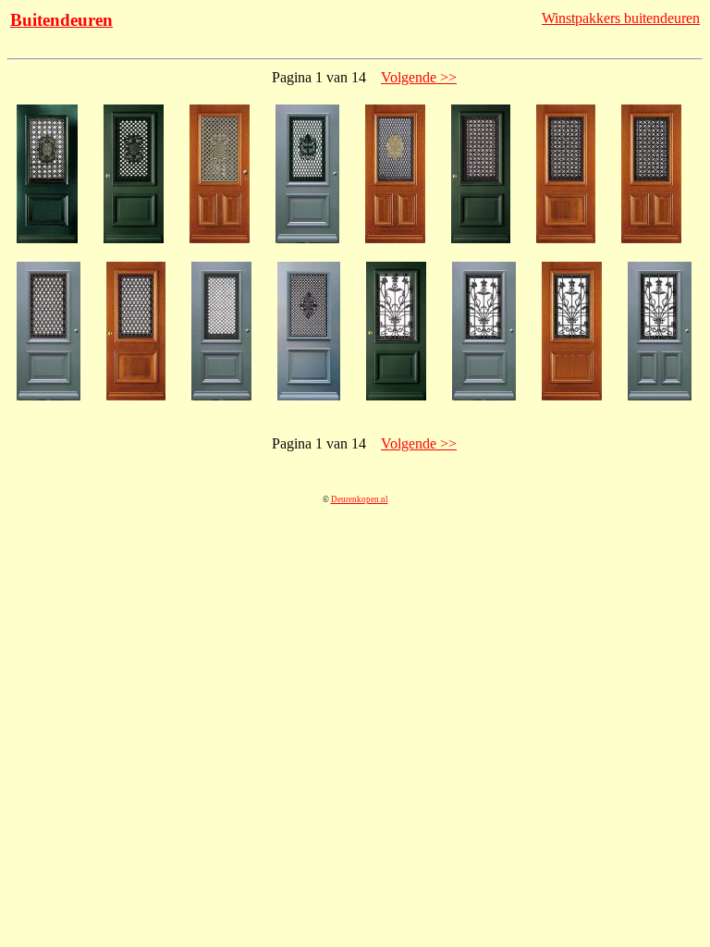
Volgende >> (419, 77)
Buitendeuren (61, 20)
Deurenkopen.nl (359, 499)
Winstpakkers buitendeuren (621, 18)
